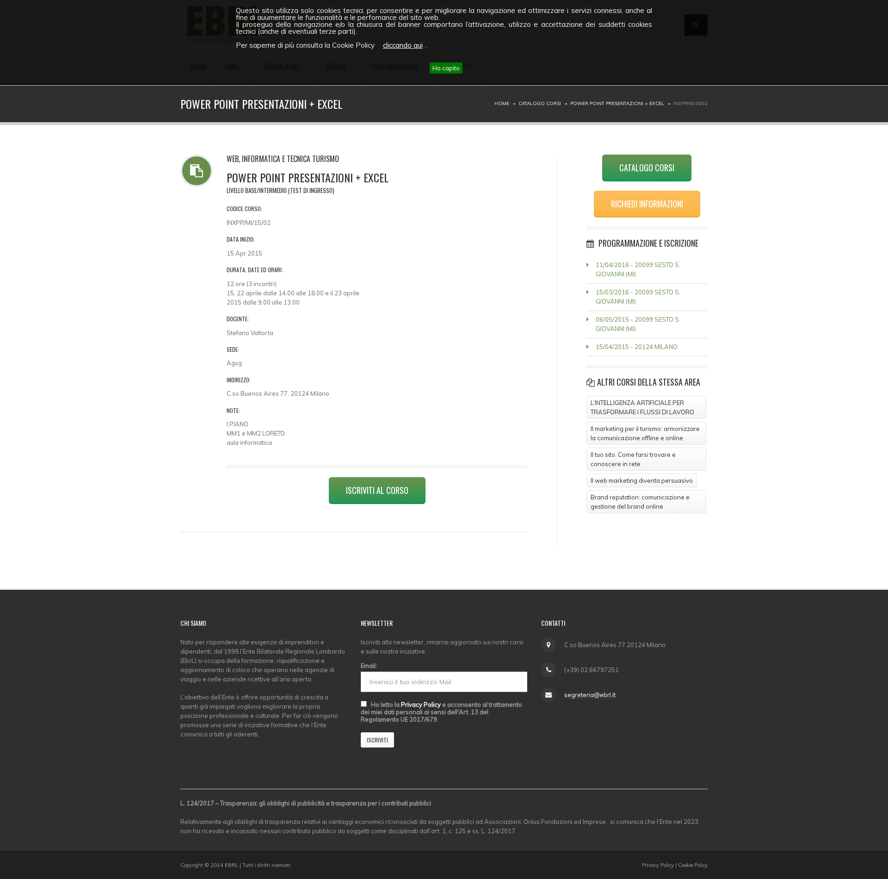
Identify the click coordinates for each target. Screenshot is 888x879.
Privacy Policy (421, 704)
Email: (369, 665)
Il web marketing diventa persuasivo (642, 480)
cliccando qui (403, 45)
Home (501, 103)
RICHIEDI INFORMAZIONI (647, 204)
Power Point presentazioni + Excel (617, 103)
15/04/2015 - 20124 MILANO (637, 346)
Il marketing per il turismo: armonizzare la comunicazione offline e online (645, 433)
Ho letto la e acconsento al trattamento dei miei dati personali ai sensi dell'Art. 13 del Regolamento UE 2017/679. (441, 712)
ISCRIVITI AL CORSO (377, 490)
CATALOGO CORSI (646, 168)
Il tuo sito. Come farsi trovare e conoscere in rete (633, 459)
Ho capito (446, 68)
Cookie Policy (693, 865)
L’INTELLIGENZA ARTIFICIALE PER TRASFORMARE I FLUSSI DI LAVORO (642, 407)
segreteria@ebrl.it (590, 694)
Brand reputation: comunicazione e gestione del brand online (640, 501)
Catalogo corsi (539, 103)
